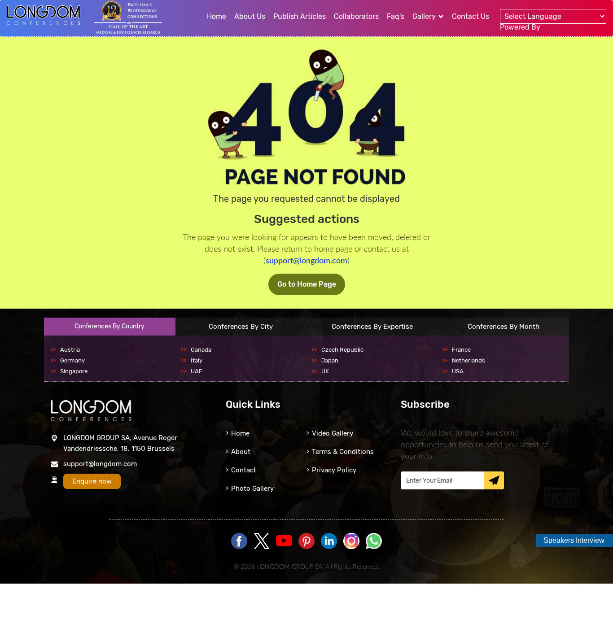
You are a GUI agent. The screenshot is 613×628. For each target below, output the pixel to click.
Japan (329, 360)
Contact (243, 470)
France (461, 349)
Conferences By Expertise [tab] (372, 327)
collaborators (356, 16)
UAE (196, 371)
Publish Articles (299, 16)
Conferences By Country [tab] (109, 326)
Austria (70, 349)
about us (249, 16)
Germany (72, 360)
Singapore (74, 371)
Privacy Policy (334, 470)
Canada (201, 349)
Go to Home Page (306, 284)
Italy (196, 360)
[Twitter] (262, 541)
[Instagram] (351, 547)
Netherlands (468, 360)
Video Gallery (332, 433)
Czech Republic (342, 349)
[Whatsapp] (374, 541)
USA (458, 371)
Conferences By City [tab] (241, 327)
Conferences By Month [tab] (503, 327)
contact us (470, 16)
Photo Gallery (252, 488)
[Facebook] (239, 541)
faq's (395, 16)
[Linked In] (329, 541)
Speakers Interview (573, 540)
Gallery (425, 16)
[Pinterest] (306, 541)
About (240, 452)
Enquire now (92, 481)
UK (325, 371)
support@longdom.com (306, 261)
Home (240, 433)
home (216, 16)
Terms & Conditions (343, 452)
